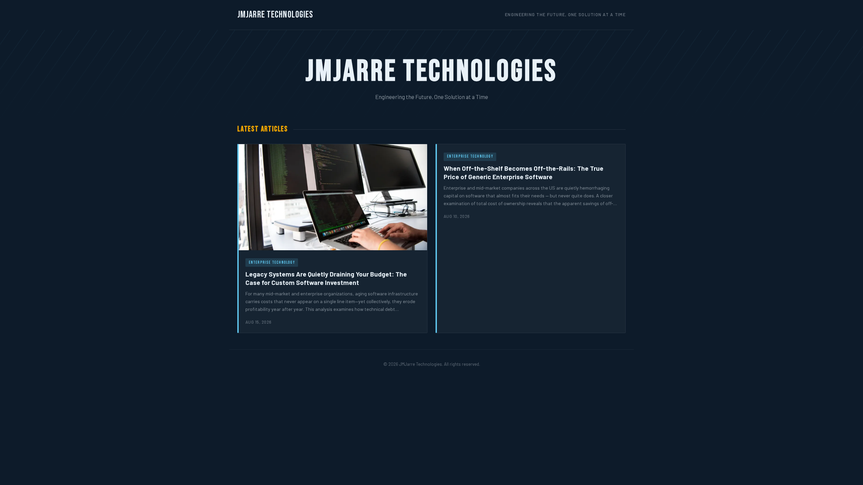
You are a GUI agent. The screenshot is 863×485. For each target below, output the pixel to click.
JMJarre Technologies (275, 14)
